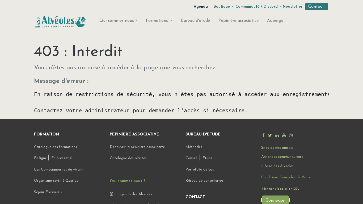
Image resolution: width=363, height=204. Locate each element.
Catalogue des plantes (128, 158)
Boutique (222, 7)
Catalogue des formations (55, 147)
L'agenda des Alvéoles (132, 194)
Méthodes (193, 147)
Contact (317, 7)
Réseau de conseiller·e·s (204, 181)
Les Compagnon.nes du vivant (58, 170)
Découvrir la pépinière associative (138, 147)
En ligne (41, 158)
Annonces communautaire (282, 157)
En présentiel (61, 158)
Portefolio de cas (199, 170)
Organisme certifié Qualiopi (56, 181)
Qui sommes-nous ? (127, 181)
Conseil (191, 158)
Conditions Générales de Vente (286, 177)
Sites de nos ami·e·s (277, 148)
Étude (207, 158)
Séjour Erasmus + (48, 192)
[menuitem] (118, 21)
